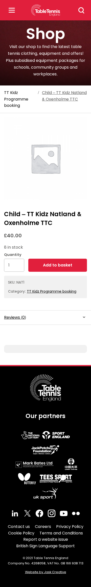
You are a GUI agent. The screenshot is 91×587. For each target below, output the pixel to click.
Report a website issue (45, 539)
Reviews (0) (15, 317)
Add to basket (57, 265)
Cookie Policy (21, 533)
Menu (11, 10)
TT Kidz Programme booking (16, 99)
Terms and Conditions (61, 533)
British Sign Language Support (45, 546)
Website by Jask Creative (45, 572)
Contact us (19, 526)
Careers (43, 526)
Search (81, 10)
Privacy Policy (69, 526)
